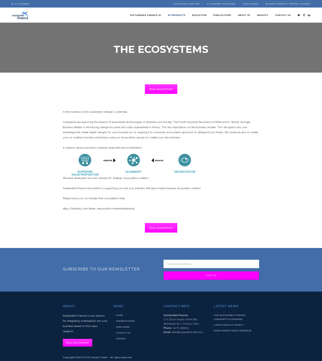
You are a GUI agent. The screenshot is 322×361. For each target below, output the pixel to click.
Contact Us (123, 332)
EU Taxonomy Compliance (221, 4)
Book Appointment (161, 89)
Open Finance (250, 4)
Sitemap (121, 338)
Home (119, 315)
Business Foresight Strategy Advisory (287, 4)
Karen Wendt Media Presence (233, 330)
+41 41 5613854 (21, 4)
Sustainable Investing (186, 4)
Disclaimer (123, 327)
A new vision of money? (229, 325)
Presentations (125, 321)
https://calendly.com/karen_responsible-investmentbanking (99, 208)
